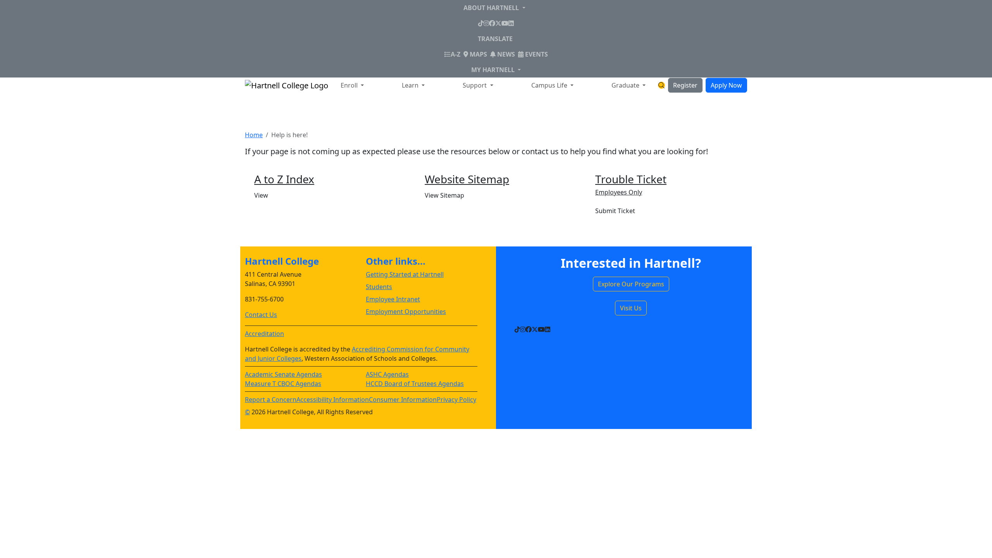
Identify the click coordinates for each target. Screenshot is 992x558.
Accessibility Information (332, 399)
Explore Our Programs (631, 284)
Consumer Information (403, 399)
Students (379, 286)
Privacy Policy (456, 399)
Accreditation (264, 333)
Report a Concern (270, 399)
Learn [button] (411, 85)
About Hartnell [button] (491, 7)
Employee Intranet (393, 299)
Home (254, 135)
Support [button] (475, 85)
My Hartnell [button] (493, 69)
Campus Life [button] (550, 85)
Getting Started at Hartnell (405, 274)
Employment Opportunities (406, 311)
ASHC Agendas (387, 374)
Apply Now (726, 85)
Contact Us (261, 314)
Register (685, 85)
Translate (495, 38)
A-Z (455, 54)
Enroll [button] (350, 85)
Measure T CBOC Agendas (283, 383)
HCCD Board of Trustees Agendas (415, 383)
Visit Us (631, 308)
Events (536, 54)
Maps (477, 54)
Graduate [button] (626, 85)
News (505, 54)
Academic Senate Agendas (283, 374)
